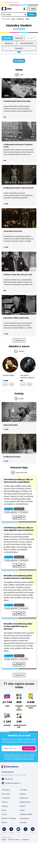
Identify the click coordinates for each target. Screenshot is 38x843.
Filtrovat (20, 61)
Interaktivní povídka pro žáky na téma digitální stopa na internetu (19, 528)
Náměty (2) (9, 43)
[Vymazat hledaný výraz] (25, 14)
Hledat (31, 14)
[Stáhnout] (15, 517)
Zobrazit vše (19, 340)
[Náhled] (19, 517)
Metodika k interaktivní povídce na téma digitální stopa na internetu (18, 626)
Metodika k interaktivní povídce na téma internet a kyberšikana (18, 576)
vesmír (13, 19)
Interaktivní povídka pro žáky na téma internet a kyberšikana (18, 480)
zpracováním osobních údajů (23, 759)
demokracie (20, 19)
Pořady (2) (19, 48)
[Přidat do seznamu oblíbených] (34, 81)
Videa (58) (19, 38)
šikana (27, 19)
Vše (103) (7, 38)
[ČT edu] (7, 9)
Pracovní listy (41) (26, 43)
